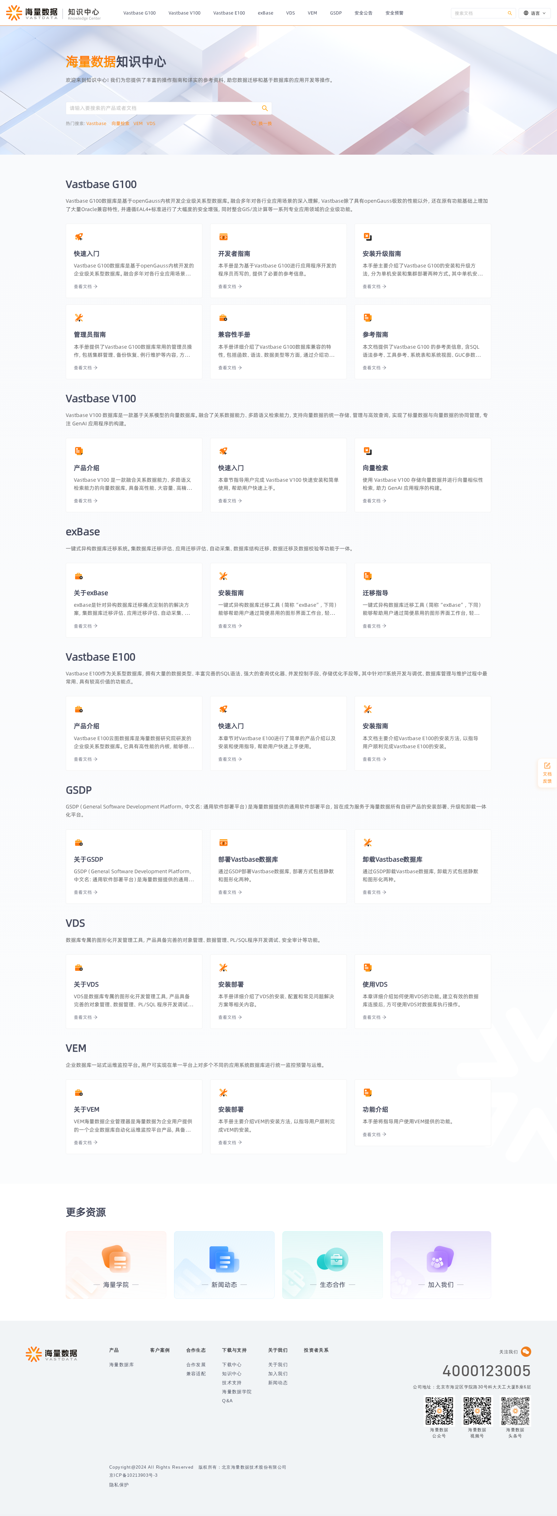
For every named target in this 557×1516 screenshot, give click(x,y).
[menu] (284, 12)
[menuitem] (139, 12)
